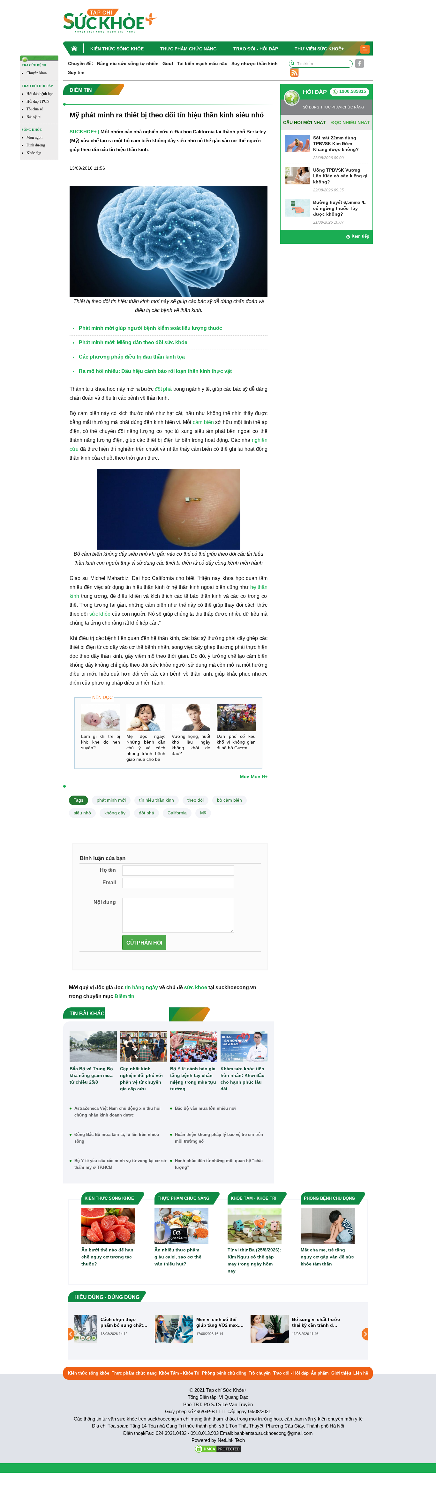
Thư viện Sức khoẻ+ (319, 48)
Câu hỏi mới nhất (304, 122)
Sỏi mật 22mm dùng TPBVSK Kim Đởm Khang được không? (336, 143)
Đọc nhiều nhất (350, 122)
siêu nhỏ (82, 812)
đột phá (163, 389)
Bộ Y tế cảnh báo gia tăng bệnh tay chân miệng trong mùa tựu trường (193, 1078)
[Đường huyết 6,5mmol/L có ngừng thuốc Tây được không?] (297, 208)
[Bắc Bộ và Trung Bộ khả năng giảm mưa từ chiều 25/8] (93, 1046)
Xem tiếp (360, 236)
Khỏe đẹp (33, 153)
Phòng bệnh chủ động (224, 1373)
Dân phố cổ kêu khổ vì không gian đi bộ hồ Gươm (236, 742)
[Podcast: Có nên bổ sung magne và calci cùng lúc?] (288, 1334)
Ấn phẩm (320, 1373)
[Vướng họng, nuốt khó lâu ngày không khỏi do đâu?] (191, 717)
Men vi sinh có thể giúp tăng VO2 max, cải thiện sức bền (140, 1322)
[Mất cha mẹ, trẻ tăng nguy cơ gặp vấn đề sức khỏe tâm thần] (328, 1225)
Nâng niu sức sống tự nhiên (128, 63)
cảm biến (203, 422)
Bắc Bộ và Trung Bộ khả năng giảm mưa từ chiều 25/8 (91, 1075)
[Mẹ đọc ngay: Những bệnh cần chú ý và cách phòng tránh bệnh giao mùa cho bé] (145, 717)
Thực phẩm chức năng (188, 48)
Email (109, 882)
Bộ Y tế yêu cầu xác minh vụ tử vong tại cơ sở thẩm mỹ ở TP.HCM (120, 1164)
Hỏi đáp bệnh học (39, 94)
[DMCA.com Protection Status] (218, 1448)
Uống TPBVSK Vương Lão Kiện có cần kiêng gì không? (340, 175)
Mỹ (203, 812)
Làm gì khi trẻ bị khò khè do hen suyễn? (100, 742)
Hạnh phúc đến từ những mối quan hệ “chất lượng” (219, 1164)
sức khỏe (99, 614)
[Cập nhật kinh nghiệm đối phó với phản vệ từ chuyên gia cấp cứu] (143, 1046)
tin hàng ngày (141, 987)
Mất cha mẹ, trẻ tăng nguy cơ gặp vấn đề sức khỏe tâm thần (327, 1256)
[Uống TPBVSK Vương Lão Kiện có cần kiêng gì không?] (297, 175)
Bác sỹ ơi (33, 117)
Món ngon (34, 137)
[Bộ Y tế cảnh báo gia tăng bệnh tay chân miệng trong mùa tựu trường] (193, 1046)
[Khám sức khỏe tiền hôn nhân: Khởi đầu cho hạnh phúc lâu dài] (244, 1046)
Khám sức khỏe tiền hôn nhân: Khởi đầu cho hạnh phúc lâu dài (243, 1078)
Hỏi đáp (315, 92)
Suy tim (76, 72)
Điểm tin (124, 996)
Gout (167, 63)
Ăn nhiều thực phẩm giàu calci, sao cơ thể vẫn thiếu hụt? (177, 1256)
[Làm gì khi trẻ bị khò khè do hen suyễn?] (100, 717)
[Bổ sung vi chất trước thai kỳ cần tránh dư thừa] (192, 1328)
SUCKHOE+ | (84, 131)
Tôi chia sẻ (34, 109)
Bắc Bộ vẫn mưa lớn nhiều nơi (205, 1108)
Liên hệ (360, 1373)
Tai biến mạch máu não (202, 63)
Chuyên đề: (80, 63)
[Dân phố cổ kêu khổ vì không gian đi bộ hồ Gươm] (236, 717)
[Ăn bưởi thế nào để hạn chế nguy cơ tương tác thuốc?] (108, 1225)
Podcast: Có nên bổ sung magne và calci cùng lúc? (333, 1322)
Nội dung (105, 902)
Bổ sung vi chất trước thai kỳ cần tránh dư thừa (239, 1322)
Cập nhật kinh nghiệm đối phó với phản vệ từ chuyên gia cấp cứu (141, 1078)
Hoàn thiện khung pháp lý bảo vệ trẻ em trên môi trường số (219, 1138)
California (177, 812)
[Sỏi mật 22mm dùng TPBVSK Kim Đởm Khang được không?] (297, 143)
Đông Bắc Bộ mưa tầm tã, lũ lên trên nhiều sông (116, 1138)
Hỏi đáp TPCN (37, 101)
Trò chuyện (260, 1373)
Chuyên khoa (36, 73)
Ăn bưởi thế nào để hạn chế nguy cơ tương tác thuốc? (107, 1256)
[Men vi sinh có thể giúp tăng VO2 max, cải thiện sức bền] (97, 1328)
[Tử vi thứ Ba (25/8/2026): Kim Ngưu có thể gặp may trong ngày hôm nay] (255, 1225)
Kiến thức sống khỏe (117, 48)
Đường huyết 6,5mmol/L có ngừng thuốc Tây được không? (339, 208)
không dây (114, 812)
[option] (122, 1329)
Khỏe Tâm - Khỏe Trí (179, 1373)
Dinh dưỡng (35, 145)
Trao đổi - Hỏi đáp (255, 48)
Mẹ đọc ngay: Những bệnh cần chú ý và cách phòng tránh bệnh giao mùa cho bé (145, 748)
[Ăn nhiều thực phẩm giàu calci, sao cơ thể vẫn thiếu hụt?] (181, 1225)
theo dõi (195, 800)
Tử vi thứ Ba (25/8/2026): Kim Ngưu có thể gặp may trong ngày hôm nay (254, 1260)
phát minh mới (111, 800)
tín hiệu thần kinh (156, 800)
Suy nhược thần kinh (254, 63)
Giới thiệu (341, 1373)
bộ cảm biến (229, 800)
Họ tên (108, 870)
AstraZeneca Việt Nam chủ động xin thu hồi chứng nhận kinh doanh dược (117, 1111)
